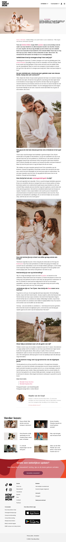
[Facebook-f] (6, 490)
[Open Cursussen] (58, 4)
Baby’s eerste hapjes (10, 523)
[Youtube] (10, 484)
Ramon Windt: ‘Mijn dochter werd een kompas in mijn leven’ (25, 423)
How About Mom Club (10, 510)
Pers (17, 497)
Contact (18, 500)
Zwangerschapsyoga (10, 512)
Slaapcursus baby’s (10, 520)
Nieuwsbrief (19, 489)
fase (49, 288)
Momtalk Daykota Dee (26, 384)
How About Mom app (30, 507)
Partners (18, 503)
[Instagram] (10, 490)
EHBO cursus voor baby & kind (12, 526)
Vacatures (19, 492)
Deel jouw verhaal (41, 500)
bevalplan (44, 275)
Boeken (38, 483)
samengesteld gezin (39, 178)
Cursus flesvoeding (10, 518)
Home (17, 39)
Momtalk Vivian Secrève (26, 382)
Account (38, 493)
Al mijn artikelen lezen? (34, 405)
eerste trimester (20, 62)
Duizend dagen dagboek (42, 489)
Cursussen (8, 507)
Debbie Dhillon (26, 45)
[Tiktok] (6, 484)
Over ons (18, 486)
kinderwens (19, 263)
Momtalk (23, 39)
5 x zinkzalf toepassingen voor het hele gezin (25, 447)
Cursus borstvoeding (10, 515)
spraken (40, 45)
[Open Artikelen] (47, 4)
